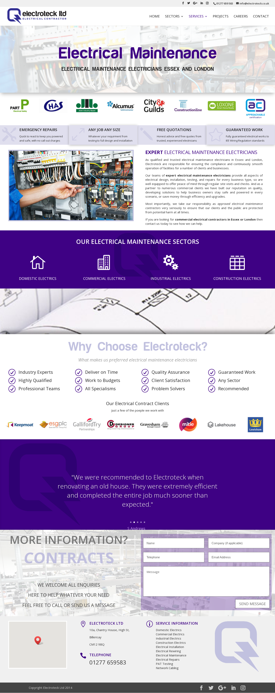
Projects (220, 16)
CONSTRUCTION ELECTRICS (237, 278)
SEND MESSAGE (252, 603)
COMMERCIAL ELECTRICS (104, 278)
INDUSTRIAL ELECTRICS (171, 278)
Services (196, 16)
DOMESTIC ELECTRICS (37, 278)
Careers (241, 16)
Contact (261, 16)
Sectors (172, 16)
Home (154, 16)
